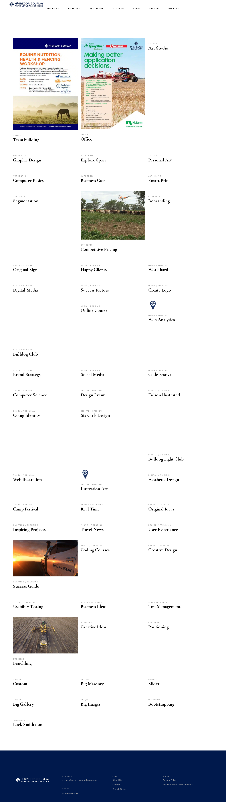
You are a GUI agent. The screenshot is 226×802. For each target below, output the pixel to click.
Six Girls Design (95, 415)
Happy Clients (94, 269)
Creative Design (162, 550)
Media (17, 265)
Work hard (158, 269)
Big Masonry (92, 684)
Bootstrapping (161, 704)
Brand (152, 505)
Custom (20, 684)
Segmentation (25, 201)
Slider (154, 684)
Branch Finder (119, 789)
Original (30, 391)
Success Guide (26, 586)
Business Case (93, 180)
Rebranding (159, 201)
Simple (17, 135)
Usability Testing (28, 606)
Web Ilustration (27, 479)
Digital (18, 391)
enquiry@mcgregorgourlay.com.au (79, 780)
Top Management (164, 606)
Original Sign (25, 269)
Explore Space (94, 160)
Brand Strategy (27, 374)
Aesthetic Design (163, 479)
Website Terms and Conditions (178, 785)
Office (86, 139)
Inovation (154, 700)
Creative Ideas (93, 627)
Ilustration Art (94, 489)
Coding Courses (95, 550)
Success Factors (95, 290)
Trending (97, 505)
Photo (85, 525)
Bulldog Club (25, 354)
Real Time (90, 509)
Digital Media (25, 290)
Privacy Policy (169, 780)
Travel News (92, 529)
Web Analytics (161, 319)
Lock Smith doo (27, 724)
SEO (151, 602)
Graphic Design (27, 160)
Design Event (93, 395)
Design (85, 505)
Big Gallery (23, 704)
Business (19, 659)
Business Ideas (93, 606)
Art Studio (158, 48)
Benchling (22, 663)
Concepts (19, 197)
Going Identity (26, 415)
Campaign (19, 525)
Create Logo (159, 290)
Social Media (92, 374)
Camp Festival (25, 509)
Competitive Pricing (99, 249)
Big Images (90, 704)
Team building (26, 140)
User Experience (163, 529)
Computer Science (30, 395)
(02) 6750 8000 (70, 793)
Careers (116, 785)
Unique (17, 679)
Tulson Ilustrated (164, 395)
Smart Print (159, 180)
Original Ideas (161, 509)
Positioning (158, 627)
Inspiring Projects (29, 529)
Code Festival (160, 374)
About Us (117, 780)
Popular (27, 265)
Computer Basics (28, 180)
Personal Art (160, 160)
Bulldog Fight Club (166, 459)
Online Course (94, 310)
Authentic (154, 44)
